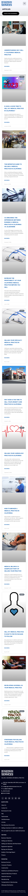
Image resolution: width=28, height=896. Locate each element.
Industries (4, 859)
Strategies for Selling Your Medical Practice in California (13, 741)
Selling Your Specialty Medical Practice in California (13, 342)
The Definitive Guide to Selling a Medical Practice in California (13, 166)
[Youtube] (19, 798)
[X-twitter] (2, 798)
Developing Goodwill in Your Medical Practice (13, 686)
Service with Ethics (5, 892)
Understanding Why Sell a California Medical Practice (13, 52)
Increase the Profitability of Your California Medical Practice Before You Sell (12, 282)
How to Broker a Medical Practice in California (11, 510)
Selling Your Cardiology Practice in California (14, 454)
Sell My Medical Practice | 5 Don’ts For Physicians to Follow (14, 634)
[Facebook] (6, 798)
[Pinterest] (9, 798)
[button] (24, 3)
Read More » (7, 66)
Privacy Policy (23, 892)
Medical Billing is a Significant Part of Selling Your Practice (12, 568)
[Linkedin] (16, 798)
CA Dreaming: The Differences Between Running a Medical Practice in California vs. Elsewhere (12, 222)
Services (3, 835)
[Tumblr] (12, 798)
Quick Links (4, 802)
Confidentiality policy (14, 892)
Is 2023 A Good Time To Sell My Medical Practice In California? (14, 108)
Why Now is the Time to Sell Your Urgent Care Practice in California (13, 402)
